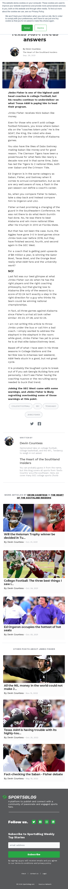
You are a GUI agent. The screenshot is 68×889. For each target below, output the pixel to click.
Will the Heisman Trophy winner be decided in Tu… (29, 536)
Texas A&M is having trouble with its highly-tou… (30, 731)
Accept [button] (27, 27)
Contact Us (34, 873)
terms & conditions (24, 863)
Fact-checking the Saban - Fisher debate (33, 774)
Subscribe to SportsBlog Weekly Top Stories (31, 835)
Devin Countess (33, 49)
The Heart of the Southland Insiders (40, 52)
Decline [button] (40, 27)
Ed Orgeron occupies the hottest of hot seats (32, 628)
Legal (44, 873)
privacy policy (44, 863)
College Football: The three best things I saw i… (33, 582)
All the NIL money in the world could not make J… (33, 687)
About (23, 873)
